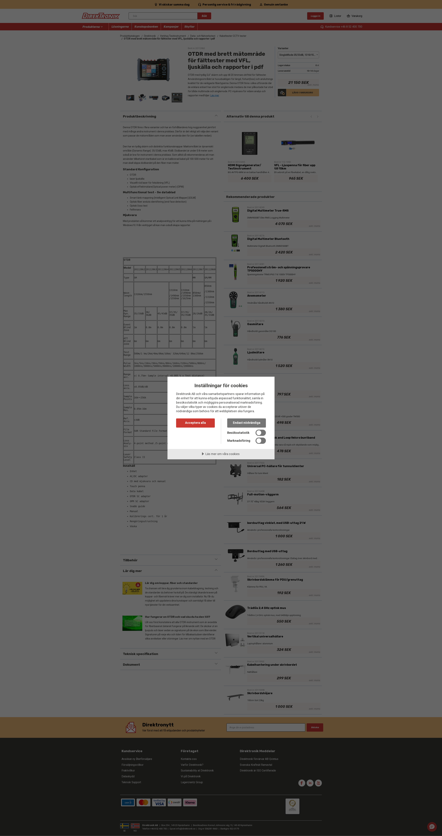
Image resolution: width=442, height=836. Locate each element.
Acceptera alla (195, 422)
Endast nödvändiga (246, 422)
